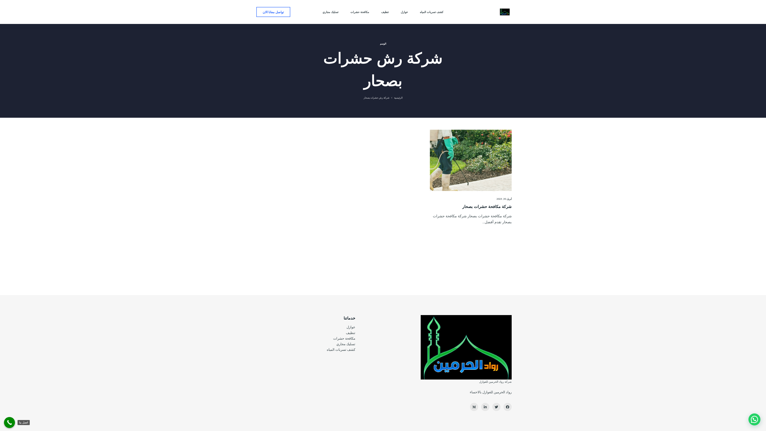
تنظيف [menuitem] (385, 12)
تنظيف (350, 333)
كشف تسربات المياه (341, 349)
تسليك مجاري (345, 344)
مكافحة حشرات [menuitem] (359, 12)
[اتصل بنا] (9, 422)
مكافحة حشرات (344, 338)
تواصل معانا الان (273, 12)
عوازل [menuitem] (404, 12)
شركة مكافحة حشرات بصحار (487, 206)
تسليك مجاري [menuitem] (331, 12)
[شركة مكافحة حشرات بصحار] (471, 160)
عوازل (350, 327)
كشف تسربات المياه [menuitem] (431, 12)
